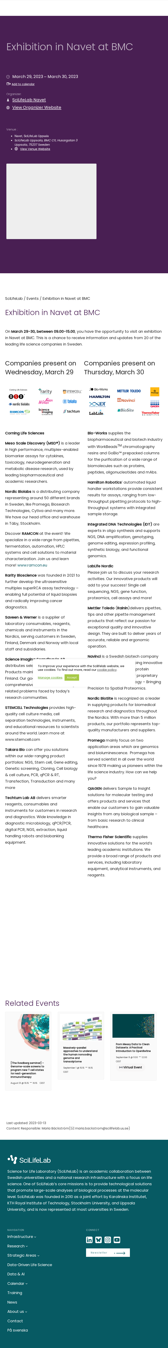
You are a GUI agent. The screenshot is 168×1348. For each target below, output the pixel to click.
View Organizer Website (36, 107)
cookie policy (107, 670)
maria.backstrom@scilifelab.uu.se (101, 1128)
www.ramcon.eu (32, 565)
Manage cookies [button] (50, 677)
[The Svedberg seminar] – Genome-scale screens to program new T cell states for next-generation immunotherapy (27, 1069)
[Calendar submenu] (26, 1283)
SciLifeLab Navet (29, 100)
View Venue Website (35, 149)
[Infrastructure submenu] (35, 1236)
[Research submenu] (27, 1246)
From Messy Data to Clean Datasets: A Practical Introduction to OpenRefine (133, 1047)
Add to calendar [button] (23, 84)
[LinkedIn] (89, 1240)
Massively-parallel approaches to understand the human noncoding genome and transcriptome (80, 1054)
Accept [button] (72, 677)
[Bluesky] (99, 1240)
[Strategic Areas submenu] (38, 1255)
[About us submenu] (26, 1311)
